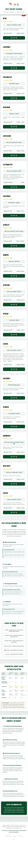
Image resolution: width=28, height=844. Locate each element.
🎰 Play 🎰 (14, 37)
